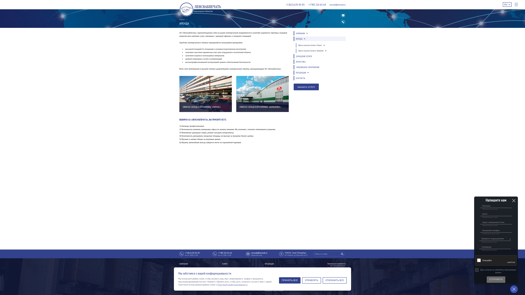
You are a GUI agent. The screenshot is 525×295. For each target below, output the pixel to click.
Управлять (311, 280)
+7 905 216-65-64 (317, 4)
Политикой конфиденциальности (232, 284)
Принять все (290, 280)
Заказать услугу (306, 87)
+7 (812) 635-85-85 (295, 4)
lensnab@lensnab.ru (338, 4)
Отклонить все (334, 280)
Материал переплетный (274, 291)
